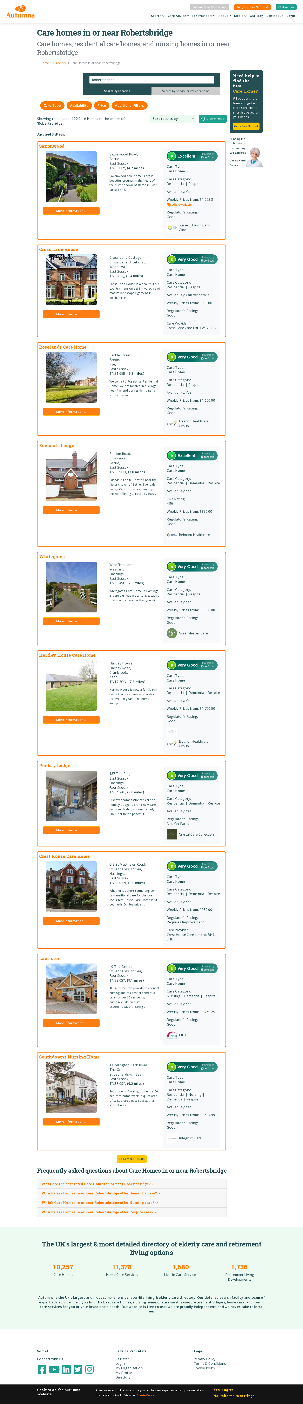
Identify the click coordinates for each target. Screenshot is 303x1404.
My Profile (123, 1372)
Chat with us (286, 7)
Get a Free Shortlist (246, 126)
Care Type (52, 105)
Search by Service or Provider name (185, 91)
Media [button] (239, 16)
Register (122, 1359)
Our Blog (256, 16)
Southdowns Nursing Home (69, 1057)
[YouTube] (54, 1369)
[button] (173, 118)
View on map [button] (214, 118)
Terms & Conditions (210, 1363)
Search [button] (157, 16)
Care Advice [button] (177, 16)
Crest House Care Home (64, 856)
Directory (123, 1377)
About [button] (223, 16)
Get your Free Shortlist (252, 7)
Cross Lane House (58, 249)
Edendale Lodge (56, 445)
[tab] (117, 91)
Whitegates (52, 556)
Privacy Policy (205, 1359)
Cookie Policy (145, 1395)
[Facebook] (42, 1369)
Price (101, 105)
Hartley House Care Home (67, 655)
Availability (79, 105)
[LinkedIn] (66, 1369)
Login (291, 16)
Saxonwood (52, 146)
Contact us (275, 16)
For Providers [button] (202, 16)
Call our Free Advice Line (210, 7)
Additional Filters (129, 105)
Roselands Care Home (63, 347)
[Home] (20, 12)
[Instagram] (89, 1369)
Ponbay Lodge (54, 765)
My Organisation (129, 1368)
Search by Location (117, 91)
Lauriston (50, 958)
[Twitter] (78, 1369)
